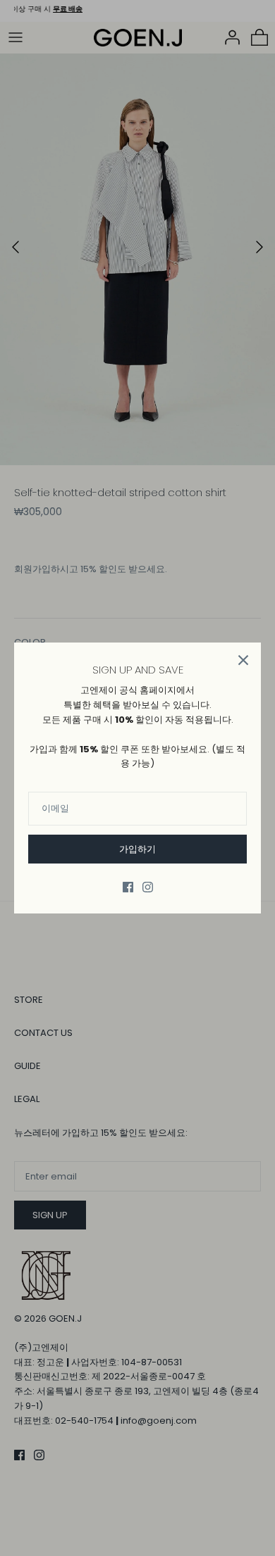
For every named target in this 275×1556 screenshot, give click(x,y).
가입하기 (137, 849)
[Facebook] (128, 887)
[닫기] (243, 660)
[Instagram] (147, 887)
